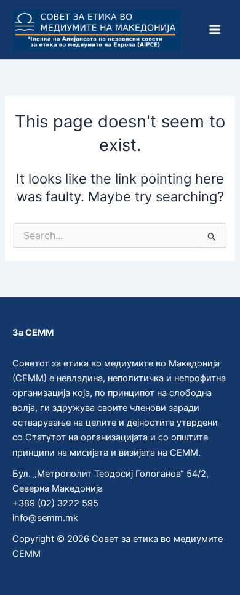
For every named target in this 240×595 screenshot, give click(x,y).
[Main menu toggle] (215, 29)
